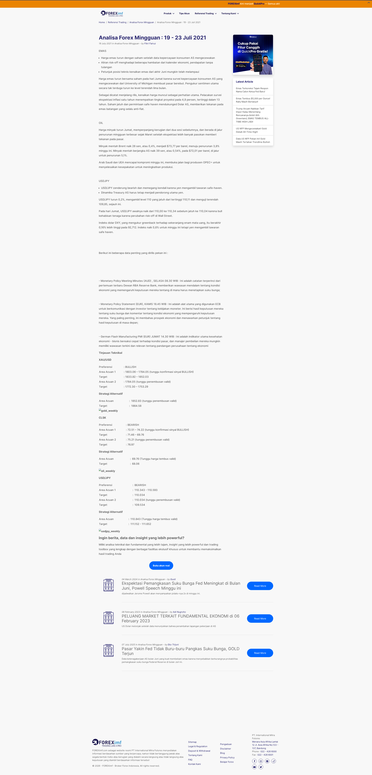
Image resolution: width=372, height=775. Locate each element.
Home (102, 22)
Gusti (173, 579)
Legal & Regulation (197, 746)
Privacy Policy (227, 757)
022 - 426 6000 (269, 751)
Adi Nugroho (179, 612)
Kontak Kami (194, 764)
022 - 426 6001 (265, 754)
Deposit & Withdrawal (199, 750)
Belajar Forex (227, 761)
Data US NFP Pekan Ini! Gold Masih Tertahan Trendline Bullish (253, 140)
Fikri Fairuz (150, 43)
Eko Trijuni (173, 644)
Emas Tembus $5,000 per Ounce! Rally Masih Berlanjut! (253, 100)
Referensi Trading (204, 13)
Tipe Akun (184, 13)
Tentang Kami (228, 13)
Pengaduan (226, 744)
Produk (167, 13)
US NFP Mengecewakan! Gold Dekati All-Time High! (251, 130)
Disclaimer (225, 748)
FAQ (190, 759)
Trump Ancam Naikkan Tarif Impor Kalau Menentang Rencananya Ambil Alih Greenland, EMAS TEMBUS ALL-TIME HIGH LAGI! (252, 115)
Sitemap (192, 742)
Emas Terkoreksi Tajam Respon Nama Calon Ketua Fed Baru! (252, 90)
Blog (222, 753)
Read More (260, 585)
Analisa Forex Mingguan (141, 22)
